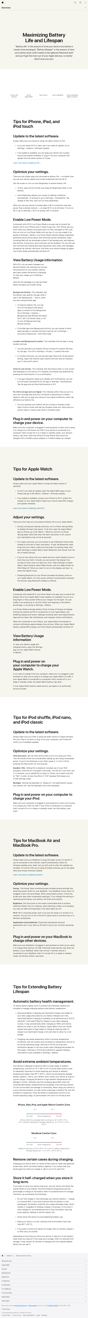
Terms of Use (16, 1315)
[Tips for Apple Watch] (28, 85)
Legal (38, 1315)
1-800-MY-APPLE (52, 1305)
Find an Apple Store (20, 1305)
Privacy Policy (6, 1315)
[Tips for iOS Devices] (14, 85)
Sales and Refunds (28, 1315)
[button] (75, 2)
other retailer (32, 1305)
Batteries (6, 7)
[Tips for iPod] (43, 85)
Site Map (44, 1315)
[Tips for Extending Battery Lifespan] (72, 85)
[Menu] (85, 2)
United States (6, 1309)
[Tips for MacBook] (58, 85)
